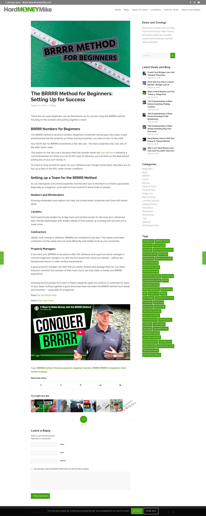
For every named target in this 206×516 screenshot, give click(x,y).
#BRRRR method (45, 368)
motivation (147, 324)
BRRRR (96, 368)
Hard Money (159, 307)
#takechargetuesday (151, 289)
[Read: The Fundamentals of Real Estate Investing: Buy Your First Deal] (144, 127)
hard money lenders (151, 315)
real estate (147, 329)
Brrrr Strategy (148, 298)
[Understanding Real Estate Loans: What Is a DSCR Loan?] (204, 258)
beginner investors (82, 368)
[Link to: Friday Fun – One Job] (63, 405)
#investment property (151, 276)
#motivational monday (152, 280)
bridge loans (154, 293)
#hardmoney (148, 258)
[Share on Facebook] (41, 385)
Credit (145, 179)
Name (62, 444)
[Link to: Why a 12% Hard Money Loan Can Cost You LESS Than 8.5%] (116, 405)
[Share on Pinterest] (80, 385)
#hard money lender (164, 258)
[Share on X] (61, 385)
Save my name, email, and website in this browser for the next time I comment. (61, 469)
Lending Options (150, 200)
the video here (45, 300)
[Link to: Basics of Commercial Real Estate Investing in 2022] (76, 405)
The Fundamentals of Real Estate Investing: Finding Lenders (160, 104)
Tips (144, 218)
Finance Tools (149, 186)
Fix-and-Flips (148, 190)
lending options (165, 320)
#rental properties (63, 368)
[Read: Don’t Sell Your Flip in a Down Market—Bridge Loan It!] (144, 83)
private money (159, 324)
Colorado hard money (164, 298)
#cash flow (147, 245)
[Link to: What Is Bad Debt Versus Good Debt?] (90, 405)
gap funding (148, 307)
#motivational (167, 276)
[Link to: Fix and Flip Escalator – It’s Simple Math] (129, 405)
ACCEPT (137, 511)
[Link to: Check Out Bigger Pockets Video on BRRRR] (103, 405)
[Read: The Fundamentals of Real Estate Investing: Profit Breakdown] (144, 115)
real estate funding (160, 329)
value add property (150, 350)
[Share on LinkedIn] (100, 385)
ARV (145, 293)
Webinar (146, 222)
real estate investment (151, 337)
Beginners (147, 169)
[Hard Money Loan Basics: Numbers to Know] (2, 258)
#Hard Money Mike (150, 272)
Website (63, 460)
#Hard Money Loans (151, 267)
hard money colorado (151, 311)
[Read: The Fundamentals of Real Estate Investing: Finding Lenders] (144, 102)
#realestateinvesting (151, 285)
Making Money (149, 204)
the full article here (46, 295)
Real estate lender (150, 342)
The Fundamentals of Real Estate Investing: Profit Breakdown (160, 116)
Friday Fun (147, 193)
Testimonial (148, 215)
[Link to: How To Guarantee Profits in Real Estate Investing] (50, 405)
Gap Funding (148, 197)
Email (62, 452)
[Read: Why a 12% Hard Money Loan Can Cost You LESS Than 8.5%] (144, 149)
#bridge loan (148, 241)
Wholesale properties (151, 355)
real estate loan (165, 342)
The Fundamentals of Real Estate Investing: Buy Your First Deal (160, 129)
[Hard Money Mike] (28, 10)
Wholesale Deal (150, 225)
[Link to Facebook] (190, 2)
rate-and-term (108, 152)
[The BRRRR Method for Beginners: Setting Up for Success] (80, 54)
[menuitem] (13, 2)
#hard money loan (150, 263)
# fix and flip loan (150, 254)
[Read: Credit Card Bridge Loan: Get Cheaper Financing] (144, 73)
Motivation (147, 208)
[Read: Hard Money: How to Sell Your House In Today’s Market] (144, 139)
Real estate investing (151, 333)
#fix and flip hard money (163, 250)
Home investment (150, 320)
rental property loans (165, 346)
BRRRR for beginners (110, 368)
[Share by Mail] (120, 385)
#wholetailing (166, 289)
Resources (147, 211)
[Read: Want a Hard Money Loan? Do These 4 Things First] (144, 93)
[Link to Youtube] (199, 2)
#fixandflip (147, 250)
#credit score (159, 245)
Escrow (146, 183)
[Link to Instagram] (194, 2)
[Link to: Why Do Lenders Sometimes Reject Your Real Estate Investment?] (37, 405)
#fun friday (163, 254)
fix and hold (158, 302)
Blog (53, 105)
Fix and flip (147, 302)
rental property (149, 346)
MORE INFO (151, 511)
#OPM (165, 280)
